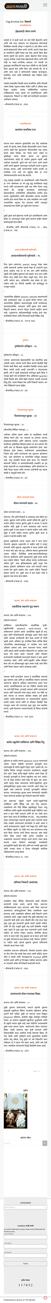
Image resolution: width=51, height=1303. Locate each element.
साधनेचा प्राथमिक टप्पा (25, 130)
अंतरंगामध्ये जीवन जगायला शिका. (25, 994)
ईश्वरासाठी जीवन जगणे (25, 32)
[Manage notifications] (45, 1298)
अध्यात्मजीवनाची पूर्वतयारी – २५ (25, 256)
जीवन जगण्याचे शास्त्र (25, 497)
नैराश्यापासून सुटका (25, 410)
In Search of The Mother (24, 1300)
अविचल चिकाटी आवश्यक (25, 882)
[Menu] (44, 5)
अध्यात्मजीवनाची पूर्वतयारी (25, 250)
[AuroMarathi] (17, 5)
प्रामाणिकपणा (25, 25)
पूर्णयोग (25, 340)
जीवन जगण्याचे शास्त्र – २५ (26, 503)
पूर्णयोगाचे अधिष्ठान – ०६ (26, 346)
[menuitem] (44, 5)
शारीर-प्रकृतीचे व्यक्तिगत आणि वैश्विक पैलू (25, 742)
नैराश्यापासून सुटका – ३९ (25, 416)
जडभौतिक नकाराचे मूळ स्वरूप (25, 607)
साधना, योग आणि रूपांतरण (25, 601)
